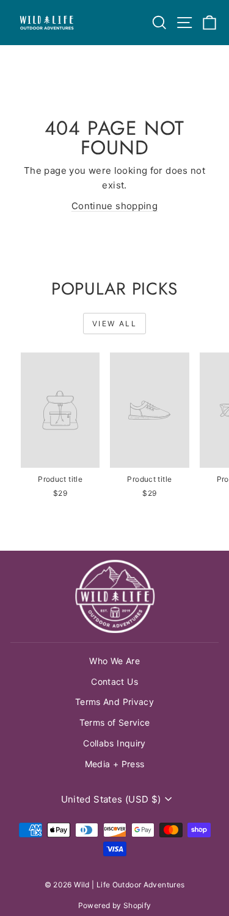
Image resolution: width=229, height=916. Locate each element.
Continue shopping (114, 206)
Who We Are (114, 661)
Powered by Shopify (114, 905)
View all (114, 323)
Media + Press (115, 764)
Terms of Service (114, 722)
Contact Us (114, 681)
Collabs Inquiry (114, 743)
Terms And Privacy (114, 701)
